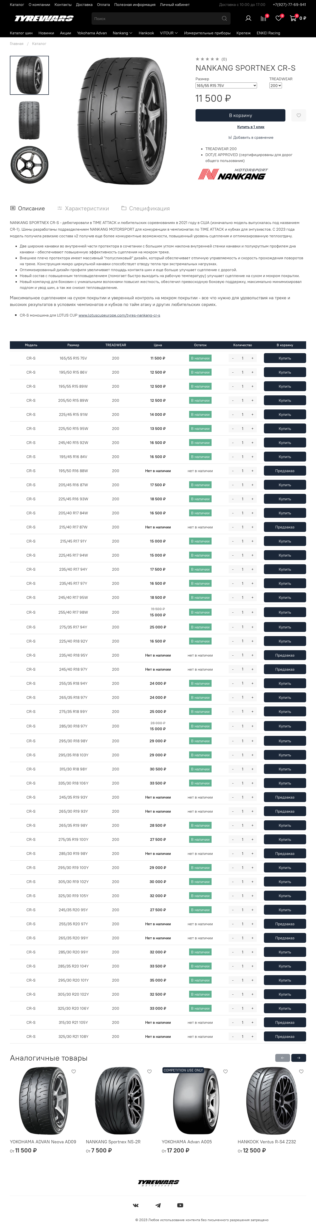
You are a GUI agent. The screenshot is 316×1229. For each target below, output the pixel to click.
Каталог (17, 4)
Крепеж (244, 32)
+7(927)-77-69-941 (289, 4)
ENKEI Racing (268, 32)
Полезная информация (135, 4)
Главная (16, 43)
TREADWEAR (281, 79)
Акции (65, 32)
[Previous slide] (67, 121)
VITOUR (167, 32)
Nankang (120, 32)
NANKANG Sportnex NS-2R (113, 1141)
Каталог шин (21, 32)
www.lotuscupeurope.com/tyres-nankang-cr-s (119, 315)
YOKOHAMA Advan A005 (187, 1141)
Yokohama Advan (92, 32)
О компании (39, 4)
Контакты (63, 4)
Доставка (84, 4)
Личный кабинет (175, 4)
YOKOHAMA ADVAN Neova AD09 (43, 1141)
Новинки (46, 32)
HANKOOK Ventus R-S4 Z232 (267, 1141)
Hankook (146, 32)
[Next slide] (178, 121)
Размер (202, 79)
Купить (285, 358)
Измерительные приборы (207, 32)
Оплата (103, 4)
